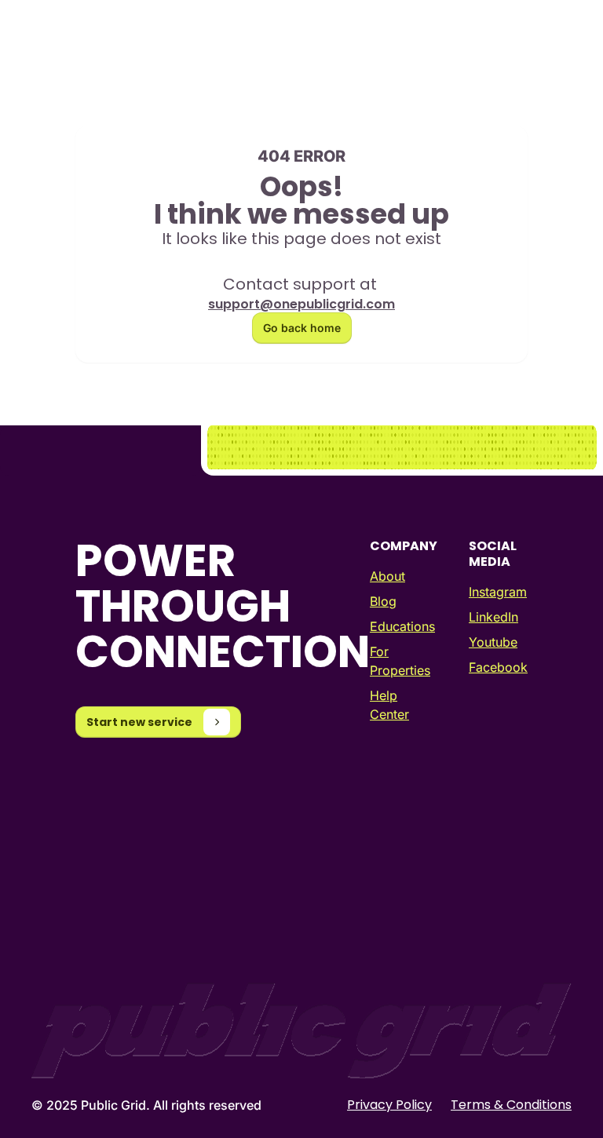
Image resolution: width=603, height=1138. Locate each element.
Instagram (498, 592)
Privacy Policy (389, 1105)
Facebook (498, 667)
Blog (383, 601)
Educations (402, 626)
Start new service (139, 722)
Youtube (493, 642)
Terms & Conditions (511, 1105)
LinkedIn (493, 617)
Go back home (302, 327)
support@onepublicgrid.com (301, 304)
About (387, 576)
